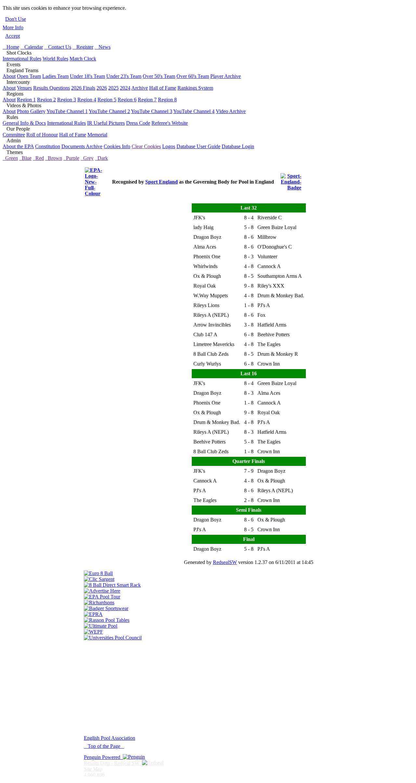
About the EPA (18, 146)
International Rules (22, 58)
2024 (125, 88)
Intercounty (16, 82)
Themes (13, 152)
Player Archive (225, 76)
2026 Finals (83, 88)
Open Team (29, 76)
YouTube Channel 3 (151, 111)
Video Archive (231, 111)
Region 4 (86, 99)
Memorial (97, 134)
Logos (168, 146)
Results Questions (51, 88)
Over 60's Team (192, 76)
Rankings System (195, 88)
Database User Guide (198, 146)
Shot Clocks (17, 53)
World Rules (55, 58)
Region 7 (147, 99)
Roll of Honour (42, 134)
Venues (24, 88)
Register (82, 47)
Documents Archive (81, 146)
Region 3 (66, 99)
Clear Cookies (146, 146)
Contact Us (57, 47)
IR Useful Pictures (106, 123)
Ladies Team (55, 76)
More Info (13, 27)
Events (11, 64)
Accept (12, 36)
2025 (113, 88)
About (9, 76)
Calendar (31, 47)
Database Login (238, 146)
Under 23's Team (123, 76)
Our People (16, 129)
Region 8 (167, 99)
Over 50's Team (159, 76)
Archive (139, 88)
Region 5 (107, 99)
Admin (12, 140)
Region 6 (127, 99)
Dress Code (138, 123)
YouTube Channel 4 (193, 111)
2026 (102, 88)
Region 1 (26, 99)
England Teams (20, 70)
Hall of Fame (162, 88)
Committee (14, 134)
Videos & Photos (22, 105)
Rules (10, 117)
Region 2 (46, 99)
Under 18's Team (87, 76)
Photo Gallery (31, 111)
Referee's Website (169, 123)
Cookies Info (117, 146)
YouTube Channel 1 (67, 111)
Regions (13, 93)
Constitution (47, 146)
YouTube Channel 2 (109, 111)
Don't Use (15, 19)
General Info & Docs (24, 123)
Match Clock (83, 58)
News (102, 47)
